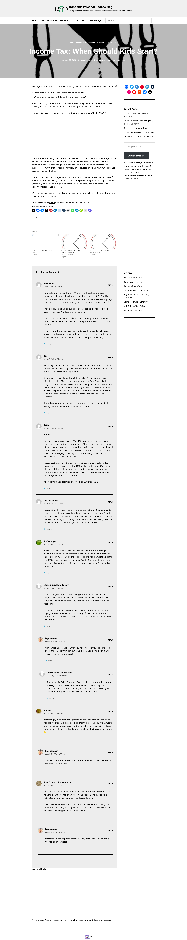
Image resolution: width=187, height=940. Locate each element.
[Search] (103, 20)
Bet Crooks (49, 283)
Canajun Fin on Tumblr (134, 286)
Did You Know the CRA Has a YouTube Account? (71, 251)
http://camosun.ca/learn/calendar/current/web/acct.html (71, 482)
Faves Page (95, 20)
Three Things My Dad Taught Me (139, 132)
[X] (150, 92)
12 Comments (99, 60)
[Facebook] (126, 87)
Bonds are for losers (133, 282)
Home (85, 42)
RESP (34, 20)
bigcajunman (86, 60)
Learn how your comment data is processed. (90, 920)
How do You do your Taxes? (100, 250)
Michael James (51, 500)
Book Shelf (52, 20)
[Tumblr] (152, 87)
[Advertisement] (74, 137)
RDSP (41, 20)
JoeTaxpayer (50, 541)
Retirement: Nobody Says (135, 128)
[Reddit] (139, 92)
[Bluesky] (145, 92)
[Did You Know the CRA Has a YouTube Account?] (74, 241)
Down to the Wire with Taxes (42, 250)
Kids (123, 60)
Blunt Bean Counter (133, 277)
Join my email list (136, 155)
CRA (109, 60)
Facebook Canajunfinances (136, 290)
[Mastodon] (137, 87)
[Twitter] (132, 87)
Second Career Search (134, 310)
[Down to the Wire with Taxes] (45, 241)
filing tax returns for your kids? (70, 92)
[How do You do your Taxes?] (103, 241)
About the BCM (80, 20)
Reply (110, 285)
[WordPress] (147, 87)
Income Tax (116, 60)
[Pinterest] (142, 87)
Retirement (65, 20)
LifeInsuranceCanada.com (56, 585)
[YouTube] (134, 92)
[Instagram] (129, 92)
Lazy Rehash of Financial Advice (138, 136)
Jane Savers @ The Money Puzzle (59, 782)
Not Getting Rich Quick (134, 306)
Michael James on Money (136, 302)
